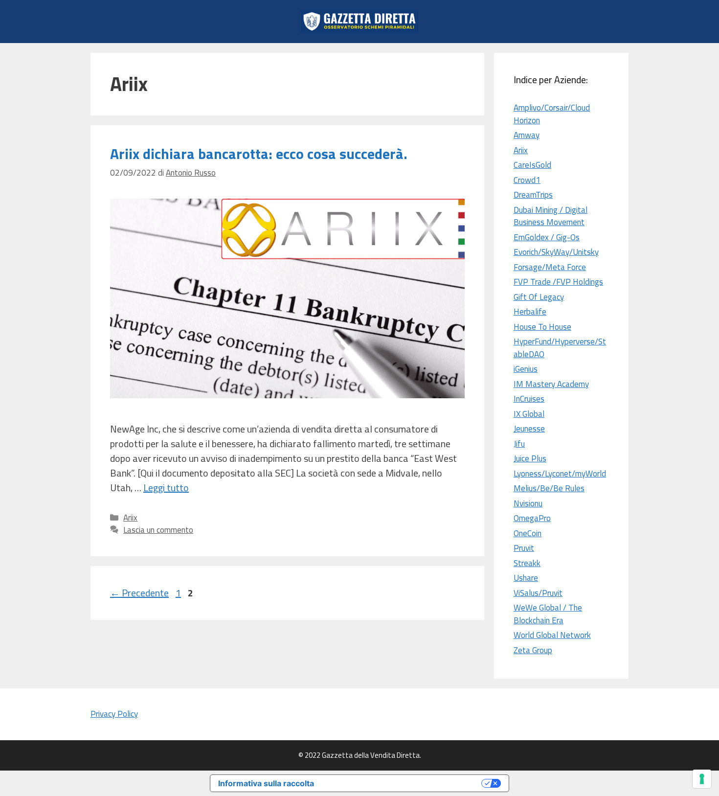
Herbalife (530, 311)
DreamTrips (533, 194)
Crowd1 (527, 180)
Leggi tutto (166, 487)
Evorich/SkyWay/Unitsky (556, 252)
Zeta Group (533, 650)
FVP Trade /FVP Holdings (558, 281)
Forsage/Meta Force (550, 267)
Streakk (527, 563)
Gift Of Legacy (539, 297)
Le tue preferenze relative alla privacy (402, 783)
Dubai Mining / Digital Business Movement (550, 216)
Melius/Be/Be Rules (549, 488)
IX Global (529, 414)
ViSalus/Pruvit (538, 593)
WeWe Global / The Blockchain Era (548, 614)
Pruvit (524, 548)
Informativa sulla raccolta (266, 783)
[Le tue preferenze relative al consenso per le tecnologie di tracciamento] (702, 779)
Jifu (519, 443)
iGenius (526, 369)
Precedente (139, 592)
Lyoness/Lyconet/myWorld (560, 473)
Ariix (130, 517)
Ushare (526, 577)
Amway (526, 135)
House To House (542, 326)
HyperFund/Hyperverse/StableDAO (560, 348)
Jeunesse (529, 428)
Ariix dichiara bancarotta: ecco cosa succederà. (258, 153)
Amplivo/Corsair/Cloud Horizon (552, 114)
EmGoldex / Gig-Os (547, 237)
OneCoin (527, 533)
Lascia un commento (158, 529)
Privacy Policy (114, 713)
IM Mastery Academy (551, 384)
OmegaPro (532, 518)
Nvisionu (528, 503)
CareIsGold (532, 165)
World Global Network (552, 635)
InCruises (529, 398)
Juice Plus (530, 458)
